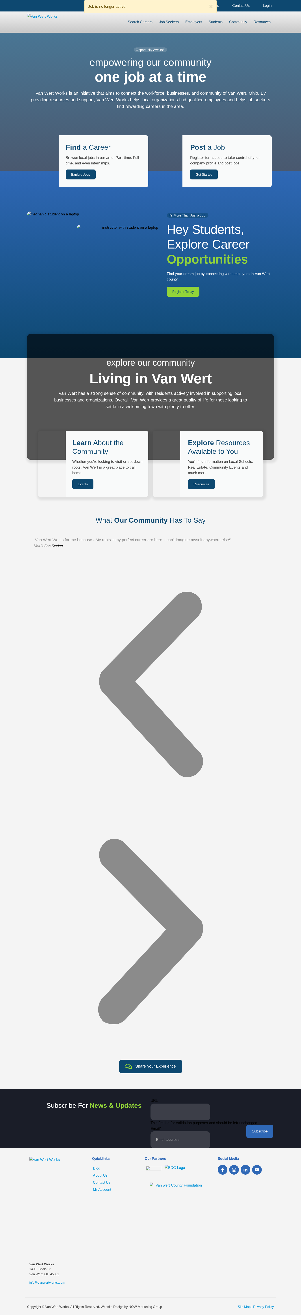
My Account (102, 1189)
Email (155, 1129)
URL (154, 1100)
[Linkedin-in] (245, 1170)
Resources (262, 22)
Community (238, 22)
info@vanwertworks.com (47, 1282)
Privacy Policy (263, 1307)
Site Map (244, 1307)
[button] (150, 684)
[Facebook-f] (222, 1170)
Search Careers (140, 22)
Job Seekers (169, 22)
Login (267, 6)
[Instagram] (234, 1170)
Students (216, 22)
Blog (96, 1168)
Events (83, 484)
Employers (193, 22)
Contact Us (241, 6)
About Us (100, 1175)
